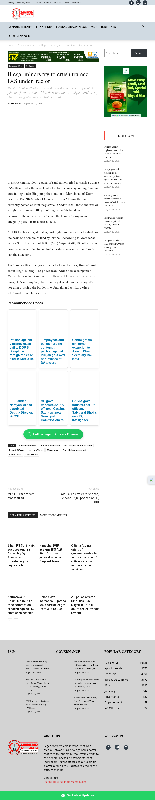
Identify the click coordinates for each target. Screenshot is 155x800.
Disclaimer (76, 2)
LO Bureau (16, 103)
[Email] (68, 112)
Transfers (44, 27)
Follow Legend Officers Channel (56, 434)
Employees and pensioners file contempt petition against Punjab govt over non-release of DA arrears (53, 351)
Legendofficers (35, 450)
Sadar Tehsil (15, 454)
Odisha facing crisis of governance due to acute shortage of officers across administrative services (84, 557)
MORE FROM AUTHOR (53, 515)
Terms (66, 2)
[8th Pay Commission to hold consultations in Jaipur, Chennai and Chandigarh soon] (63, 665)
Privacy (57, 2)
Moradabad (53, 450)
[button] (142, 27)
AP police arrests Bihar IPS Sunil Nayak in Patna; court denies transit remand (85, 605)
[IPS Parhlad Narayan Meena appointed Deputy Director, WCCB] (138, 222)
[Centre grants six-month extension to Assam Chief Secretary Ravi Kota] (138, 200)
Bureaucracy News (71, 27)
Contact (47, 2)
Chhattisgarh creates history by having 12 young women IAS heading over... (86, 683)
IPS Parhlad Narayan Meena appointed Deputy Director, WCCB (21, 409)
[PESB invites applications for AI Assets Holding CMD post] (15, 704)
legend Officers (16, 450)
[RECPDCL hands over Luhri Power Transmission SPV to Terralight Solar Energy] (15, 683)
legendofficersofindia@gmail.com (65, 782)
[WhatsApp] (51, 112)
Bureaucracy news (27, 445)
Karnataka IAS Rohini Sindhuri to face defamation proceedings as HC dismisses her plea (21, 605)
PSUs (93, 27)
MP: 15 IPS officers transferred (21, 496)
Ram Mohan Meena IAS (74, 450)
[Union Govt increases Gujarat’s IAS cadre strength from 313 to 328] (53, 584)
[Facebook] (131, 2)
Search (139, 53)
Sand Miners (31, 454)
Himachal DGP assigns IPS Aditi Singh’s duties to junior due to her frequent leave (51, 553)
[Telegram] (77, 112)
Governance (19, 36)
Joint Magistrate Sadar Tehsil (78, 445)
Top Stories (30, 66)
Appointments (20, 27)
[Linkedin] (60, 112)
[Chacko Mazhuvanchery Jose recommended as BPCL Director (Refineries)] (15, 665)
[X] (145, 2)
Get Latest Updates (80, 795)
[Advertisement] (125, 284)
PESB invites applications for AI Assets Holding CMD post (37, 704)
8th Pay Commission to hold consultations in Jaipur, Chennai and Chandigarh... (86, 665)
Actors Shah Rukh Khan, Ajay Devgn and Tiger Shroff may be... (85, 701)
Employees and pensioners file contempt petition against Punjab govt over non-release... (113, 176)
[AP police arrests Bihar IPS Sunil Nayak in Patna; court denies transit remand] (85, 584)
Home (11, 45)
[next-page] (16, 620)
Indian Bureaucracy (50, 445)
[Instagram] (138, 2)
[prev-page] (10, 620)
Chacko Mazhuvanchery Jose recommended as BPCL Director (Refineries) (38, 665)
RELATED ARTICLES (23, 515)
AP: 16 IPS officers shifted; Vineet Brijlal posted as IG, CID (80, 498)
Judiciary (109, 27)
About (38, 2)
